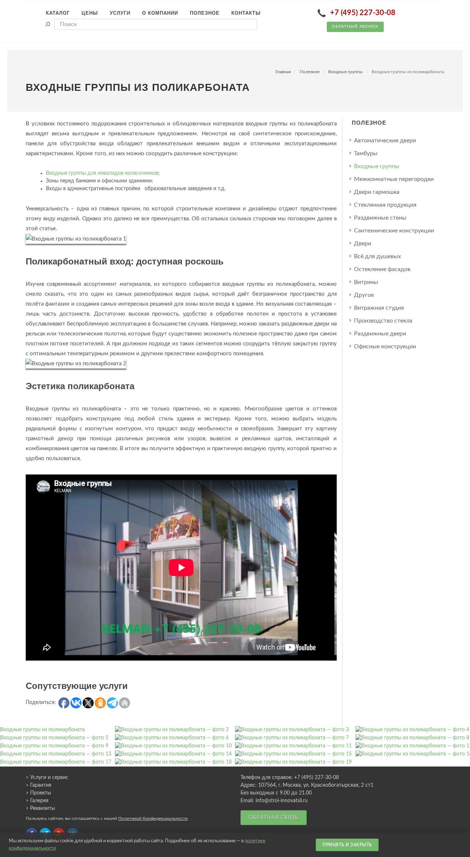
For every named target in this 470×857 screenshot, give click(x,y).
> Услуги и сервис (47, 777)
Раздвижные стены (380, 218)
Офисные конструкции (385, 346)
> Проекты (38, 793)
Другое (364, 295)
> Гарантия (38, 785)
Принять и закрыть (347, 845)
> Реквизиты (40, 808)
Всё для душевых (377, 256)
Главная (283, 72)
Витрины (366, 282)
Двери (362, 243)
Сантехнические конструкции (394, 231)
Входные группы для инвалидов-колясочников (102, 173)
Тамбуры (365, 153)
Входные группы (345, 72)
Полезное (309, 72)
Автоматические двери (385, 140)
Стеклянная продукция (385, 205)
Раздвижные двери (380, 334)
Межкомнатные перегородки (394, 179)
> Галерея (37, 800)
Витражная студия (379, 308)
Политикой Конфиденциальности (153, 818)
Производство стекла (383, 321)
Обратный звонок (355, 27)
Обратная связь (274, 817)
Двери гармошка (377, 192)
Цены (90, 13)
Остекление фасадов (382, 269)
